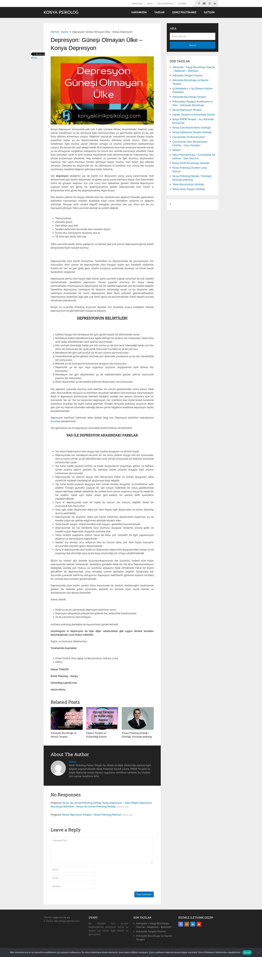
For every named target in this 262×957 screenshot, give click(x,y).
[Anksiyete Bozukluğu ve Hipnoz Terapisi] (67, 718)
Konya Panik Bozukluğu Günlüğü (190, 163)
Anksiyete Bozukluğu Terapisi (189, 96)
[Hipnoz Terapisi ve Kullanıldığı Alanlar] (102, 718)
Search (192, 45)
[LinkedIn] (192, 924)
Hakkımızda (137, 3)
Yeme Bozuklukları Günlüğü (188, 184)
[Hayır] (258, 952)
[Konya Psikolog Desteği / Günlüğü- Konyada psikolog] (138, 718)
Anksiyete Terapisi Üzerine (187, 75)
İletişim (176, 150)
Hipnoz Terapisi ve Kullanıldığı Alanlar (193, 114)
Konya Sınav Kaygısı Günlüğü (188, 189)
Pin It (34, 57)
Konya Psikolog (61, 12)
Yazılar (150, 3)
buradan (56, 421)
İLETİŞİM (182, 3)
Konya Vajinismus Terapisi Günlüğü (192, 132)
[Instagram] (186, 924)
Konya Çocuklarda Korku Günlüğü (191, 127)
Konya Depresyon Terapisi (187, 109)
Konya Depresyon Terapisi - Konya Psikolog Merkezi (91, 814)
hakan (73, 761)
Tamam (247, 952)
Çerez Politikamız (165, 3)
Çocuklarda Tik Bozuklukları (188, 137)
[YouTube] (198, 924)
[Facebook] (180, 924)
